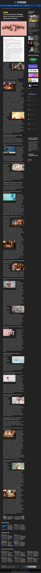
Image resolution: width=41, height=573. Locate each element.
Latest (8, 541)
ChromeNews (24, 572)
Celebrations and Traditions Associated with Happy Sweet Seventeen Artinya (13, 45)
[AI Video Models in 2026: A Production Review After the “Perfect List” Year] (4, 553)
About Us (21, 5)
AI (20, 551)
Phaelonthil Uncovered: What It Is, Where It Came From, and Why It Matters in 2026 (23, 528)
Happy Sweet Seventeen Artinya (9, 39)
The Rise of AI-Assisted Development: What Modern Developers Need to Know (23, 554)
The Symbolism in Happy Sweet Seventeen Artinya (13, 43)
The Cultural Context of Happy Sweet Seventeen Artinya (13, 42)
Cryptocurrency (36, 41)
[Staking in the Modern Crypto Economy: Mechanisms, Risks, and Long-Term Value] (33, 18)
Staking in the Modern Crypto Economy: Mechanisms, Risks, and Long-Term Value (33, 24)
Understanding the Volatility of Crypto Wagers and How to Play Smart (36, 45)
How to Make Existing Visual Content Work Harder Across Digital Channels (23, 560)
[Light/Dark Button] (38, 5)
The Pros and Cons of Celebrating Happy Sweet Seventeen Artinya (14, 59)
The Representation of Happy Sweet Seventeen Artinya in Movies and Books (14, 53)
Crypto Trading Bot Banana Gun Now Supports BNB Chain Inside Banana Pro (36, 39)
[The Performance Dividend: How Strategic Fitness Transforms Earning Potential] (17, 537)
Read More (30, 33)
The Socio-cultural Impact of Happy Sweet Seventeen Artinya (13, 49)
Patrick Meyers (31, 27)
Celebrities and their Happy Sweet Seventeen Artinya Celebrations (13, 55)
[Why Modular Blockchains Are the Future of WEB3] (4, 537)
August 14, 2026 (36, 562)
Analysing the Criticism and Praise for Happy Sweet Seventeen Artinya (12, 57)
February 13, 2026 (36, 27)
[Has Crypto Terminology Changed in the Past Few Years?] (4, 559)
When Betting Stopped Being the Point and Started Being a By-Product (22, 544)
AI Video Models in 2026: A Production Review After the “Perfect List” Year (11, 554)
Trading (5, 5)
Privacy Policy (16, 570)
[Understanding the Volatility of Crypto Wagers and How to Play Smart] (31, 43)
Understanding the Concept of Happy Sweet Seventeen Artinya (12, 41)
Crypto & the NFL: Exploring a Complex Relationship (36, 560)
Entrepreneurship (16, 5)
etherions (29, 150)
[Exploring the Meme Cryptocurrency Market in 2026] (31, 49)
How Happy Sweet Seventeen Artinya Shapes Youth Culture (14, 50)
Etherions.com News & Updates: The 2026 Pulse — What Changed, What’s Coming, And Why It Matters (10, 529)
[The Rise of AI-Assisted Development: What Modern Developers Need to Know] (17, 553)
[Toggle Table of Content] (22, 38)
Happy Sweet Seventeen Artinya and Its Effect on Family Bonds (14, 51)
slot (28, 161)
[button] (39, 5)
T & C (19, 570)
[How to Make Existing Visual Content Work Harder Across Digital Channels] (17, 559)
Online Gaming (9, 5)
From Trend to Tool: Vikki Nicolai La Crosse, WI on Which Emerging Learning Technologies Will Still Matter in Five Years (10, 546)
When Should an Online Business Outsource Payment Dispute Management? (36, 554)
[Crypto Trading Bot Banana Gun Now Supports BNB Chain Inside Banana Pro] (31, 37)
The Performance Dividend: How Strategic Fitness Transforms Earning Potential (23, 538)
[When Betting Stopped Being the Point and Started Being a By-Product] (17, 543)
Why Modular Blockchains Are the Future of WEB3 (10, 537)
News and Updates (6, 12)
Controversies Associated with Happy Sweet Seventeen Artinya (14, 60)
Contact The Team (27, 5)
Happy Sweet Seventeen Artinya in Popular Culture (12, 52)
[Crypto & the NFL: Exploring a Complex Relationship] (30, 559)
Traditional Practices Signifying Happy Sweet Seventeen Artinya (13, 47)
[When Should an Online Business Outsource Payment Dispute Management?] (30, 553)
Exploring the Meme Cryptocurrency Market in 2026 (36, 50)
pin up (30, 160)
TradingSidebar (36, 36)
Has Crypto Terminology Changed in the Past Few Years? (10, 560)
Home (2, 5)
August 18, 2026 (10, 562)
